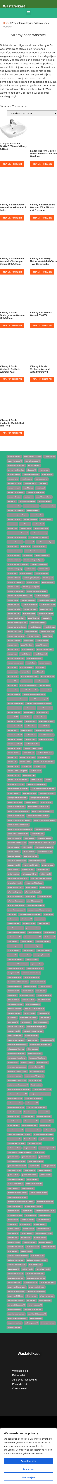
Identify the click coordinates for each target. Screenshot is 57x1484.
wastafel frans (12, 672)
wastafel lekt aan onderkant (17, 627)
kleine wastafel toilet (34, 1053)
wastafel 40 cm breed (15, 744)
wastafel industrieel (41, 654)
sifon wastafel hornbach (32, 892)
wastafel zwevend (13, 488)
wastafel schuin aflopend (45, 542)
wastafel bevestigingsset (28, 685)
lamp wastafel (26, 1022)
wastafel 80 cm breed (15, 721)
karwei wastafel (44, 1112)
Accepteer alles (28, 1461)
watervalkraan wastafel (31, 474)
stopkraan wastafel (14, 856)
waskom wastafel (13, 793)
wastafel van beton (14, 519)
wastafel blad (12, 685)
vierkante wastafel (37, 833)
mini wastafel (12, 995)
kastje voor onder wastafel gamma (19, 1089)
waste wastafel (47, 474)
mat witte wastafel (44, 1000)
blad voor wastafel (40, 1237)
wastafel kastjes (13, 649)
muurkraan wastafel (14, 986)
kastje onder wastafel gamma (40, 1094)
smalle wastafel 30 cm (15, 887)
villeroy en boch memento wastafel (19, 820)
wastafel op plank (47, 582)
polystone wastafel (35, 932)
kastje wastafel (36, 1085)
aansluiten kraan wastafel (16, 1314)
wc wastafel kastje (14, 474)
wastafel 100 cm (36, 779)
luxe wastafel (12, 1018)
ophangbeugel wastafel (41, 955)
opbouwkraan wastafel (15, 959)
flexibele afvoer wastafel (34, 1184)
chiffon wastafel (25, 1224)
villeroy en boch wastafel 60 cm (18, 811)
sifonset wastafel (45, 887)
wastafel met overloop (48, 605)
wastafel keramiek (42, 645)
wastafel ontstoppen (42, 596)
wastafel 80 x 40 (40, 717)
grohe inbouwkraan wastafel (17, 1166)
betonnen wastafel (29, 1242)
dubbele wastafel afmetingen (17, 1197)
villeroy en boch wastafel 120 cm (42, 811)
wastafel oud (12, 573)
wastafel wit (28, 497)
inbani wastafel (45, 1125)
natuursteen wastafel (38, 982)
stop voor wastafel (14, 865)
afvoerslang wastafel (43, 1269)
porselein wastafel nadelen (16, 932)
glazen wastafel (30, 1170)
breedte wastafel (27, 1233)
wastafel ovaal (30, 569)
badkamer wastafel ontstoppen (18, 1255)
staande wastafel (43, 869)
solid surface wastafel (15, 883)
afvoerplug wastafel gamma (36, 1278)
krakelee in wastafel (31, 1035)
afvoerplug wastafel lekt (15, 1278)
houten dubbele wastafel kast (43, 1134)
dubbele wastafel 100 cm (33, 1206)
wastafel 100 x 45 (13, 775)
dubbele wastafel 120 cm (45, 1201)
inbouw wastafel (13, 1125)
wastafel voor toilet (14, 506)
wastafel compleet (41, 681)
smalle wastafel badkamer (34, 883)
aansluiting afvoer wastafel (32, 1309)
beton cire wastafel (33, 1246)
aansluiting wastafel (14, 1309)
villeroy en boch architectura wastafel (20, 829)
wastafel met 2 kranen (46, 613)
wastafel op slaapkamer (15, 582)
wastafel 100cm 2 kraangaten (17, 771)
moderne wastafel (45, 986)
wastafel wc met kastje (43, 497)
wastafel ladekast (35, 627)
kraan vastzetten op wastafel (17, 1044)
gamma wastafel (45, 1175)
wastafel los (46, 618)
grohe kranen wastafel (36, 1161)
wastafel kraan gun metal (16, 636)
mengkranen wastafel (27, 995)
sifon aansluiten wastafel (36, 905)
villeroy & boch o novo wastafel (18, 833)
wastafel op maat (13, 587)
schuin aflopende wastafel (16, 910)
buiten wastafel (13, 1233)
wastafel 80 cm (30, 721)
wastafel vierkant (32, 510)
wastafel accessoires (45, 708)
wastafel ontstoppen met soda (36, 591)
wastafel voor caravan (31, 506)
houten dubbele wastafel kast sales (19, 1134)
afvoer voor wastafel (46, 1296)
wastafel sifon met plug (39, 533)
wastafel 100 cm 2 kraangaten (17, 779)
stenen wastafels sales (31, 865)
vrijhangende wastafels (47, 793)
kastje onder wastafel (15, 1098)
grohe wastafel (43, 1157)
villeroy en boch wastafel (16, 815)
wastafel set (30, 542)
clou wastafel (12, 1224)
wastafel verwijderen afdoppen (17, 515)
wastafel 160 (12, 757)
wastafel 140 (12, 762)
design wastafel (31, 1215)
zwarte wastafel (50, 456)
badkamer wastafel (37, 1255)
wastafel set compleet (15, 542)
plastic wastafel (50, 937)
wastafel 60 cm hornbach (44, 730)
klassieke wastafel (27, 1062)
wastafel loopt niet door (37, 622)
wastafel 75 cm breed (46, 721)
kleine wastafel (12, 1062)
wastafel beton (12, 690)
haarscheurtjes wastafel (47, 1148)
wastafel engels (38, 672)
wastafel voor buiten (48, 506)
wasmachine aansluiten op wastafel (43, 788)
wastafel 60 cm (30, 735)
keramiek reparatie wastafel (17, 1080)
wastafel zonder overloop (16, 492)
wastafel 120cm (25, 762)
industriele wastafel (14, 1121)
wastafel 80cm (26, 717)
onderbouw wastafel (14, 977)
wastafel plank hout (42, 555)
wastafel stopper (46, 519)
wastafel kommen (33, 636)
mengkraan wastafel (44, 995)
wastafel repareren (39, 546)
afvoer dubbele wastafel (15, 1300)
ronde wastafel (12, 919)
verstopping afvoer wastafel (17, 842)
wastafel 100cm (36, 771)
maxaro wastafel (13, 1000)
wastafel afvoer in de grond (39, 699)
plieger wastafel (49, 932)
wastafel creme (27, 681)
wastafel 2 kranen (13, 753)
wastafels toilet (13, 479)
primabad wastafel (29, 923)
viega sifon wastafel (14, 838)
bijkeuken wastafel (14, 1242)
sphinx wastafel (46, 874)
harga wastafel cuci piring (16, 1143)
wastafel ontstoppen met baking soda (20, 596)
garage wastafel (13, 1175)
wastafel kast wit (27, 649)
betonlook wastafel (45, 1242)
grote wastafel (39, 1152)
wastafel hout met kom (15, 663)
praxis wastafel (43, 923)
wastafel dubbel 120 (47, 676)
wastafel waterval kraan (27, 501)
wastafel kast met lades (44, 649)
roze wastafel (48, 914)
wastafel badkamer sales (29, 690)
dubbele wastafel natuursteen (17, 1193)
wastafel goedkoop (26, 667)
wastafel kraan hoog (47, 631)
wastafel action (29, 708)
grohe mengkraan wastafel (16, 1161)
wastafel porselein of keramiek (35, 551)
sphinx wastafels (13, 874)
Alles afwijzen (28, 1477)
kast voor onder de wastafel (36, 1107)
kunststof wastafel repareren (36, 1026)
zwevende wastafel (14, 456)
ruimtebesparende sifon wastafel (30, 914)
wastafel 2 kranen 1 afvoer (33, 748)
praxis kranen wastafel (15, 928)
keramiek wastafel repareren (34, 1076)
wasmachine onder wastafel (36, 784)
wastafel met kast (13, 613)
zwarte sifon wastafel (15, 461)
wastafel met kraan (30, 609)
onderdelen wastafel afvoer (31, 973)
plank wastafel (12, 941)
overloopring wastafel (14, 946)
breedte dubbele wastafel (44, 1233)
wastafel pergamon (14, 560)
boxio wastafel (25, 1237)
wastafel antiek (46, 690)
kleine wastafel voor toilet (16, 1053)
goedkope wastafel (49, 1166)
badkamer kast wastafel (15, 1260)
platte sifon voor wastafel (33, 937)
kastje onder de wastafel (33, 1098)
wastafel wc (12, 501)
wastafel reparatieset (14, 551)
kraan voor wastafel (47, 1040)
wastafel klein (28, 640)
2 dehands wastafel (14, 1327)
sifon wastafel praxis (14, 892)
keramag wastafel (35, 1080)
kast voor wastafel (32, 1103)
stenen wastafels (47, 865)
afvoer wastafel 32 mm (15, 1296)
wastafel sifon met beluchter (38, 537)
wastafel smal (12, 528)
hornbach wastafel (30, 1139)
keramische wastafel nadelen (17, 1071)
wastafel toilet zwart (30, 519)
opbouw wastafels (32, 959)
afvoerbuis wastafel (30, 1282)
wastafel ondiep (13, 600)
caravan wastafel (39, 1224)
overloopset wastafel (42, 941)
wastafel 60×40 (44, 726)
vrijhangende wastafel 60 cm (39, 797)
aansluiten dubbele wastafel (37, 1314)
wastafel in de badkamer (16, 658)
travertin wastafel (13, 847)
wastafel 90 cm (42, 712)
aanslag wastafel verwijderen (17, 1318)
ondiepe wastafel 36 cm (15, 968)
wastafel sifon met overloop (17, 537)
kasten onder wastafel (15, 1103)
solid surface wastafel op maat (18, 878)
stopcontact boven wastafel (17, 860)
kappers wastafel (13, 1116)
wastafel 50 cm (30, 739)
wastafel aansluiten (14, 712)
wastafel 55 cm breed (46, 735)
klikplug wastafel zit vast (16, 1049)
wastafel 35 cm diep (32, 744)
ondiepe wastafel (13, 973)
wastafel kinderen (26, 645)
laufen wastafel (13, 1022)
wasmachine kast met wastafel (18, 788)
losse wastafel (44, 1018)
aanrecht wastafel (35, 1318)
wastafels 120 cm (30, 483)
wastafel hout (31, 663)
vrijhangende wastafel (15, 802)
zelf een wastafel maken (16, 470)
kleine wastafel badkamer (37, 1058)
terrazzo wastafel (28, 851)
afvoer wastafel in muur (36, 1287)
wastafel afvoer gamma (15, 703)
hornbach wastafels (14, 1139)
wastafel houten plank (34, 658)
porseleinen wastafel (32, 928)
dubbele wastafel (13, 1210)
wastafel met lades (14, 609)
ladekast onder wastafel (15, 1026)
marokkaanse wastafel (15, 1004)
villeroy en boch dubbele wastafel (44, 820)
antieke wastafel (27, 1269)
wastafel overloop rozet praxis (33, 560)
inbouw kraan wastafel (29, 1125)
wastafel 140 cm (43, 757)
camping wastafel (13, 1228)
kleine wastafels (33, 1049)
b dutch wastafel (13, 1269)
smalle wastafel (31, 887)
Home (6, 23)
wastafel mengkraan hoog (16, 618)
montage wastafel (30, 986)
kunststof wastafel (14, 1031)
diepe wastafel (27, 1210)
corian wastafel (13, 1219)
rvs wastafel (12, 914)
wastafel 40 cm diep (45, 739)
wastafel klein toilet (14, 640)
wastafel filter (25, 672)
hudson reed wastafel (33, 1130)
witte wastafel (44, 470)
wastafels (43, 483)
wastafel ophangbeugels (31, 578)
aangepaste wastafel (14, 1323)
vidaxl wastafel (29, 838)
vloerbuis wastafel (31, 802)
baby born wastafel (35, 1264)
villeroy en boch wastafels (16, 806)
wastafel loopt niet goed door (17, 622)
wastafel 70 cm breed (15, 726)
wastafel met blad (29, 613)
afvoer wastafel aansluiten (36, 1291)
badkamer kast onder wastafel (36, 1260)
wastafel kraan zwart (14, 631)
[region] (28, 1456)
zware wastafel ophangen (16, 465)
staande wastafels (28, 869)
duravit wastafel (13, 1188)
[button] (28, 12)
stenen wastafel (13, 869)
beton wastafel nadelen (15, 1246)
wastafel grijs (12, 667)
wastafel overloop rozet (39, 564)
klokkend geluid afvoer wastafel (40, 1044)
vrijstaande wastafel (29, 793)
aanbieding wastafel (31, 1323)
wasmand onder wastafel (16, 784)
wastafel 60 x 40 (26, 730)
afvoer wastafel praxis (48, 1282)
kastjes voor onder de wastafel (18, 1085)
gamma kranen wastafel (15, 1179)
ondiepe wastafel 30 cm (34, 968)
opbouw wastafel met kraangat (18, 964)
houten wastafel (49, 1130)
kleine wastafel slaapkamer (16, 1058)
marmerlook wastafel (33, 1004)
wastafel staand (39, 524)
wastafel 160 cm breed (45, 753)
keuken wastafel (42, 1062)
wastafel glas (40, 667)
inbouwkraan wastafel (31, 1121)
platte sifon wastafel (14, 937)
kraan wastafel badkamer (16, 1040)
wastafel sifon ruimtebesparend (18, 533)
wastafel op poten (32, 582)
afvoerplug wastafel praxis (35, 1273)
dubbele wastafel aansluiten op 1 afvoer (20, 1201)
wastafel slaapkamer (41, 528)
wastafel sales (12, 546)
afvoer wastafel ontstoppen (16, 1287)
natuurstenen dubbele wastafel (17, 982)
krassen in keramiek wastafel (33, 1031)
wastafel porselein (13, 555)
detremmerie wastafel (15, 1215)
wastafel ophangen (14, 578)
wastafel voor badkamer (15, 510)
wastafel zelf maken (14, 497)
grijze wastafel (34, 1166)
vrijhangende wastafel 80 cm (17, 797)
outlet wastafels (28, 950)
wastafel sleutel (26, 528)
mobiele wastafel (13, 991)
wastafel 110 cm (40, 766)
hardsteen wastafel (14, 1148)
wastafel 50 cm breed (15, 739)
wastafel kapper (26, 654)
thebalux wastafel (13, 851)
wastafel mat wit (33, 618)
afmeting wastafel (44, 1300)
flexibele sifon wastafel (15, 1184)
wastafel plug (27, 555)
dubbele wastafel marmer (39, 1193)
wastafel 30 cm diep (14, 748)
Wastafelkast (14, 6)
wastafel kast (12, 654)
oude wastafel (12, 955)
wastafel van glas (36, 515)
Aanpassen (28, 1469)
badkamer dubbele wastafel (16, 1264)
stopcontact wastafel (30, 856)
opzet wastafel (25, 955)
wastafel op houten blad (15, 591)
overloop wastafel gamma (33, 946)
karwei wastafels (29, 1112)
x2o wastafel (32, 470)
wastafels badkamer (14, 483)
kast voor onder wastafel (16, 1107)
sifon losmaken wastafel (15, 901)
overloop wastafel (13, 950)
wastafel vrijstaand (44, 501)
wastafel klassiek (42, 640)
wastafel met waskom (30, 605)
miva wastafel (40, 991)
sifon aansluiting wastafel (16, 905)
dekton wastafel (45, 1215)
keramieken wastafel (14, 1076)
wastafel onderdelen (28, 600)
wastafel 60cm (12, 730)
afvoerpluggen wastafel (15, 1273)
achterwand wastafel (35, 1305)
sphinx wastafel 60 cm (30, 874)
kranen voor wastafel (14, 1035)
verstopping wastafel (44, 838)
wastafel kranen (50, 627)
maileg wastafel (44, 1013)
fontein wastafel (32, 1179)
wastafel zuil (41, 488)
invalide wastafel (28, 1116)
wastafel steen (25, 524)
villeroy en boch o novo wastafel (38, 815)
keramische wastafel (36, 1071)
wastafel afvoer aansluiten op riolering (39, 703)
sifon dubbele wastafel (34, 901)
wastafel (48, 779)
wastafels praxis (27, 479)
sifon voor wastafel (45, 896)
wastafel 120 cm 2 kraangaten (43, 762)
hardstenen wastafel (34, 1143)
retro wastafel (40, 919)
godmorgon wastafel (14, 1170)
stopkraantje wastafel (45, 851)
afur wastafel (31, 1300)
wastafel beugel (45, 685)
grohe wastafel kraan (28, 1157)
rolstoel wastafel (26, 919)
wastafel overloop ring (15, 569)
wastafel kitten (12, 645)
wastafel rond (25, 546)
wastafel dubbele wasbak (29, 676)
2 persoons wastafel (47, 1323)
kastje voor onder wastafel (42, 1089)
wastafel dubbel (13, 681)
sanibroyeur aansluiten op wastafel (39, 910)
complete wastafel (43, 1219)
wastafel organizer (26, 573)
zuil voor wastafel (33, 465)
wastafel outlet (43, 569)
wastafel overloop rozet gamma (18, 564)
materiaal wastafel (28, 1000)
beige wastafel (12, 1251)
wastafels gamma (41, 479)
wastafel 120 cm (13, 766)
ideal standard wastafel (15, 1130)
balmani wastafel (26, 1251)
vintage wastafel (46, 802)
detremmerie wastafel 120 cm (45, 1210)
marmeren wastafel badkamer (34, 1009)
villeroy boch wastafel (42, 829)
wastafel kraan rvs (31, 631)
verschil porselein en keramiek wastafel (41, 842)
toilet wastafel (27, 847)
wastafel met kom (46, 609)
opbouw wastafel (36, 964)
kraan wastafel (32, 1040)
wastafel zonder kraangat (36, 492)
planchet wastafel (26, 941)
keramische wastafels (36, 1067)
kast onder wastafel (14, 1112)
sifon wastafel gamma (15, 896)
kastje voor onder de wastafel (17, 1094)
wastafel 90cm (28, 712)
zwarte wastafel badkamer (32, 456)
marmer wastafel (29, 1013)
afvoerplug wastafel (14, 1282)
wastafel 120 (26, 766)
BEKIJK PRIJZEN (12, 164)
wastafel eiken (12, 676)
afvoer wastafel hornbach (16, 1291)
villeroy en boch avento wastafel (18, 824)
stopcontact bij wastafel (37, 860)
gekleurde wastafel (44, 1170)
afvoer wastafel (31, 1296)
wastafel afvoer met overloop (17, 699)
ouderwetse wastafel (43, 950)
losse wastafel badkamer (28, 1018)
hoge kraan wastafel (46, 1139)
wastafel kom (47, 636)
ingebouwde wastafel (43, 1116)
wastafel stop (12, 524)
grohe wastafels (13, 1157)
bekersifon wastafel (49, 1246)
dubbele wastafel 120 (14, 1206)
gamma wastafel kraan (29, 1175)
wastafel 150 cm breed (27, 757)
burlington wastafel (43, 1228)
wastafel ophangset (42, 573)
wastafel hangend (44, 663)
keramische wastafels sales (17, 1067)
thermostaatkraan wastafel (44, 847)
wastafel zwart (28, 488)
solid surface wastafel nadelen (41, 878)
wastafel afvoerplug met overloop (34, 694)
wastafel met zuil (13, 605)
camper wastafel (28, 1228)
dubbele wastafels (27, 1188)
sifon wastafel (30, 896)
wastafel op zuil (48, 578)
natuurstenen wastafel (32, 977)
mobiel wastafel (28, 991)
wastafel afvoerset (14, 694)
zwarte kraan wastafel (33, 461)
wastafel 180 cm (28, 753)
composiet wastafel (28, 1219)
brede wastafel (12, 1237)
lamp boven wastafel (40, 1022)
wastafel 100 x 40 (29, 775)
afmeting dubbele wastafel (16, 1305)
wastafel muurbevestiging (46, 600)
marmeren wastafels (14, 1009)
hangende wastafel (30, 1148)
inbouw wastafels (47, 1121)
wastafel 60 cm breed (15, 735)
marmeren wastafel (14, 1013)
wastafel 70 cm (30, 726)
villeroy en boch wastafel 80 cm (38, 806)
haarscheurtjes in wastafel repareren (19, 1152)
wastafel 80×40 (13, 717)
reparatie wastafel (13, 923)
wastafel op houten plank (31, 587)
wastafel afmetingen (14, 708)
